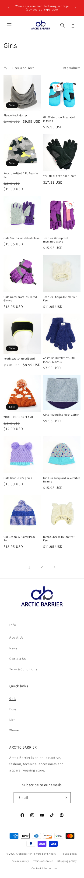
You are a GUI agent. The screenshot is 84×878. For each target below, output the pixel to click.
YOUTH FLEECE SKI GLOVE (59, 176)
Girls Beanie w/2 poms (18, 478)
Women (15, 730)
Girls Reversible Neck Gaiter (61, 414)
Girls (12, 698)
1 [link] (29, 567)
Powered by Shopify (45, 853)
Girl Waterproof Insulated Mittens (59, 119)
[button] (9, 25)
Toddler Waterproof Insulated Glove (55, 239)
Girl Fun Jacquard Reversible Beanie (61, 479)
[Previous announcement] (9, 8)
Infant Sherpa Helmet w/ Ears (59, 538)
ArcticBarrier (24, 853)
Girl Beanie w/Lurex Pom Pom (19, 538)
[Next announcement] (75, 8)
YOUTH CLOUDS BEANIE (19, 417)
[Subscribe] (65, 797)
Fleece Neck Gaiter (15, 115)
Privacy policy (20, 861)
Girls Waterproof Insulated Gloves (20, 298)
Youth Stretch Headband (19, 358)
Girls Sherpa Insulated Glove (22, 238)
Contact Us (17, 659)
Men (12, 719)
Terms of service (43, 861)
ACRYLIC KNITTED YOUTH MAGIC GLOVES (59, 360)
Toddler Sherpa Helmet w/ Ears (60, 298)
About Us (16, 637)
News (13, 648)
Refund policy (69, 853)
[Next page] (54, 567)
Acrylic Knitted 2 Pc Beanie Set (21, 175)
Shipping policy (67, 861)
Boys (12, 709)
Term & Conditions (23, 669)
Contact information (44, 868)
